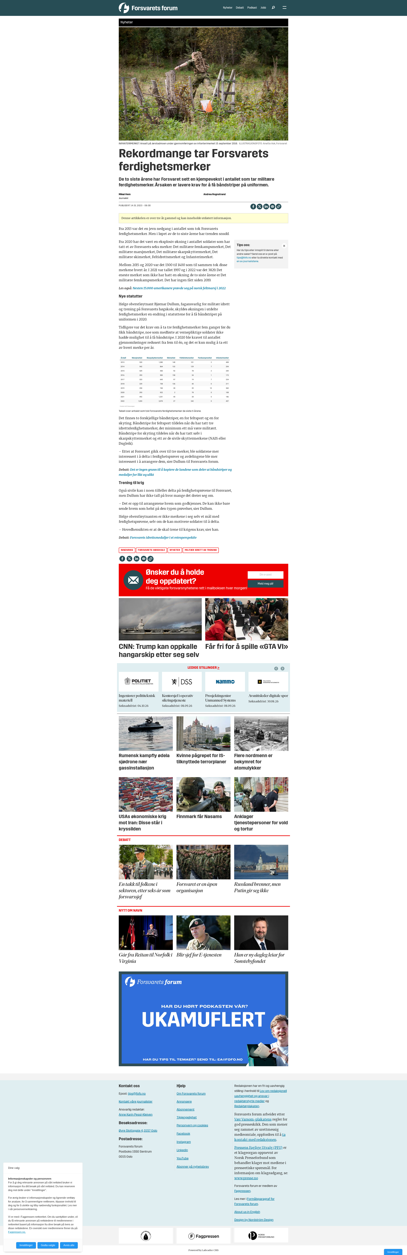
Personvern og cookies (192, 1125)
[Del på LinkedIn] (266, 206)
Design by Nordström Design (253, 1220)
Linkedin (182, 1150)
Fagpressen (242, 1191)
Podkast (252, 8)
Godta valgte (48, 1245)
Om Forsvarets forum (191, 1093)
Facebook (183, 1133)
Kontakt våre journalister (135, 1101)
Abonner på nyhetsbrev (193, 1166)
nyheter (175, 550)
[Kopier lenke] (278, 206)
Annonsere (184, 1101)
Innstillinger (393, 1252)
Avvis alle (68, 1245)
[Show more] (284, 245)
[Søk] (273, 7)
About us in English (247, 1212)
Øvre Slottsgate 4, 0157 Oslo (138, 1130)
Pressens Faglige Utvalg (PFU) (258, 1148)
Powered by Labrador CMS (203, 1250)
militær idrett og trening (201, 550)
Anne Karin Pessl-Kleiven (135, 1114)
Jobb (263, 8)
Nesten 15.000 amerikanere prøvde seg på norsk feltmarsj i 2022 (179, 288)
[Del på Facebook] (253, 206)
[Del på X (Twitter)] (259, 206)
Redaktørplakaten (246, 1106)
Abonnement (185, 1109)
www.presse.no (246, 1178)
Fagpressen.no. (17, 1232)
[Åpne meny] (284, 8)
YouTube (183, 1158)
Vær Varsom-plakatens (253, 1119)
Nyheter (227, 8)
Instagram (184, 1142)
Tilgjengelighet (187, 1117)
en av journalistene (247, 261)
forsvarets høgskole (151, 550)
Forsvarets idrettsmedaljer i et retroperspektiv (163, 537)
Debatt (240, 8)
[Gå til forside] (148, 8)
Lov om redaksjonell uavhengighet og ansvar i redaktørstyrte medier (260, 1096)
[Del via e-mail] (272, 206)
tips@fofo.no (244, 258)
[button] (276, 668)
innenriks (127, 550)
